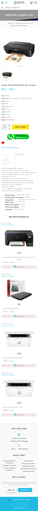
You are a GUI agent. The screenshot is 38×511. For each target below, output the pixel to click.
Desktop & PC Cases (28, 463)
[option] (19, 50)
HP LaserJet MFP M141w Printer (12, 407)
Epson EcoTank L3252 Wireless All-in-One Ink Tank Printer (19, 258)
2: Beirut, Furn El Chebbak (19, 441)
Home (10, 23)
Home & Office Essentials (28, 468)
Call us (11, 490)
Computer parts (28, 461)
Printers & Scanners (19, 25)
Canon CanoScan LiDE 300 (10, 308)
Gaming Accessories (28, 466)
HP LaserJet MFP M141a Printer (12, 358)
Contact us (25, 490)
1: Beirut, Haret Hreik (19, 438)
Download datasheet (11, 147)
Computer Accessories (9, 465)
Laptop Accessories (28, 471)
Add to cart (20, 127)
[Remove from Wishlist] (2, 143)
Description (19, 154)
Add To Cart (20, 267)
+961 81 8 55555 (23, 449)
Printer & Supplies (22, 23)
